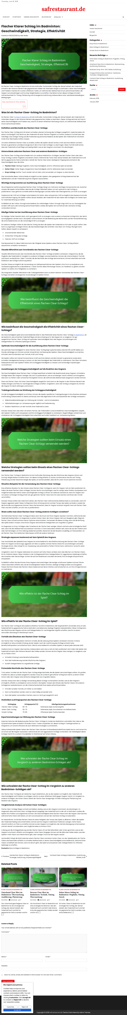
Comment (5, 932)
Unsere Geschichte (31, 17)
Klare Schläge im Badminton (19, 848)
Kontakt (6, 17)
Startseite (17, 17)
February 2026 (94, 98)
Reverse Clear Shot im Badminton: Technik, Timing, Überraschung (42, 894)
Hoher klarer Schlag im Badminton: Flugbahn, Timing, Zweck (72, 894)
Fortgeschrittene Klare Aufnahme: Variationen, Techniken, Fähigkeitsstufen (105, 74)
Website (4, 966)
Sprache (57, 17)
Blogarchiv (46, 17)
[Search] (123, 17)
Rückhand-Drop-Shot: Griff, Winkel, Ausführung (105, 69)
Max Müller (24, 35)
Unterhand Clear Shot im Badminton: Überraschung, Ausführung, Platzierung (12, 894)
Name (4, 957)
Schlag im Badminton (22, 117)
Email (48, 957)
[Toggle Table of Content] (23, 106)
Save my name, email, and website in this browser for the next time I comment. (33, 975)
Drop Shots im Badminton (98, 44)
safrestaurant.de (63, 8)
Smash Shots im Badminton (99, 50)
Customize (10, 1007)
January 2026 (94, 102)
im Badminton (79, 335)
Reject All (25, 1007)
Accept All (17, 1010)
